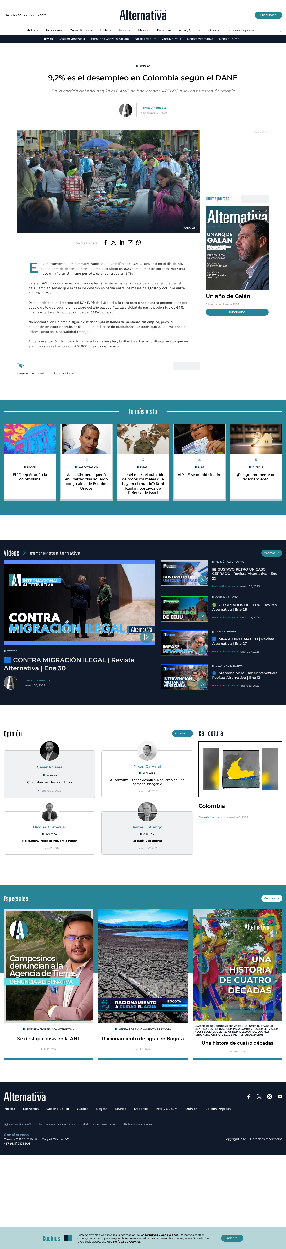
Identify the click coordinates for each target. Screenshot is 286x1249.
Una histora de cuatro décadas (237, 1043)
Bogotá (124, 30)
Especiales (16, 898)
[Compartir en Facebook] (105, 243)
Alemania (148, 773)
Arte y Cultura (190, 30)
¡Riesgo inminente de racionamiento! (256, 477)
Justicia (105, 30)
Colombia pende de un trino (49, 782)
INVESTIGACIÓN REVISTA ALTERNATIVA (50, 1029)
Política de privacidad (99, 1124)
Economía (54, 30)
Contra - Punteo (226, 597)
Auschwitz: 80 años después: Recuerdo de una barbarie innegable (147, 782)
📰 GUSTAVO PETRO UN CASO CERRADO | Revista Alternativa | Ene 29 (244, 573)
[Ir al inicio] (143, 15)
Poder (31, 467)
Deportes (164, 30)
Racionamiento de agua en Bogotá (143, 1038)
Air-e (201, 467)
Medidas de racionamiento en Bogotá (145, 1029)
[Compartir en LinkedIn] (122, 243)
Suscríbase (268, 15)
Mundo (143, 30)
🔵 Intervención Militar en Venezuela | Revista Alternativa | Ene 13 (246, 675)
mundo (12, 650)
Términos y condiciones (57, 1124)
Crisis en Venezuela (72, 38)
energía (257, 467)
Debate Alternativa (200, 38)
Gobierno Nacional (61, 373)
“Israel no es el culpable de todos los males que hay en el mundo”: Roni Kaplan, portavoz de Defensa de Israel (143, 484)
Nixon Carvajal (147, 766)
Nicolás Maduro (145, 38)
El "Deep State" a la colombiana (30, 477)
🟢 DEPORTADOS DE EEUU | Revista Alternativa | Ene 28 (244, 607)
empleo (144, 65)
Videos (11, 553)
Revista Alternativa (153, 107)
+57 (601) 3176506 (17, 1143)
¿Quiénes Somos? (17, 1124)
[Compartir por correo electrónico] (130, 243)
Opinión (214, 30)
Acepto (232, 1238)
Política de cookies (138, 1124)
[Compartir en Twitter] (113, 243)
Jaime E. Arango (147, 827)
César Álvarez (49, 767)
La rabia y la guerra (147, 841)
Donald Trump (229, 38)
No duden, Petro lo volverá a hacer (49, 841)
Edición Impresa (241, 30)
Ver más (270, 553)
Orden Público (81, 30)
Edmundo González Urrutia (110, 38)
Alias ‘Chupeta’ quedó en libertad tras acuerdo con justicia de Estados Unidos (86, 481)
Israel (144, 467)
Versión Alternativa (229, 561)
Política (32, 30)
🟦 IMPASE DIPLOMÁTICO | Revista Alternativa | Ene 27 (243, 641)
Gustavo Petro (171, 38)
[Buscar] (279, 30)
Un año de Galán (228, 296)
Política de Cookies (126, 1241)
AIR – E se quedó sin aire (199, 475)
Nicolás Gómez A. (49, 827)
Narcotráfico (88, 467)
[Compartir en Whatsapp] (138, 243)
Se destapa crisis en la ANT (48, 1038)
